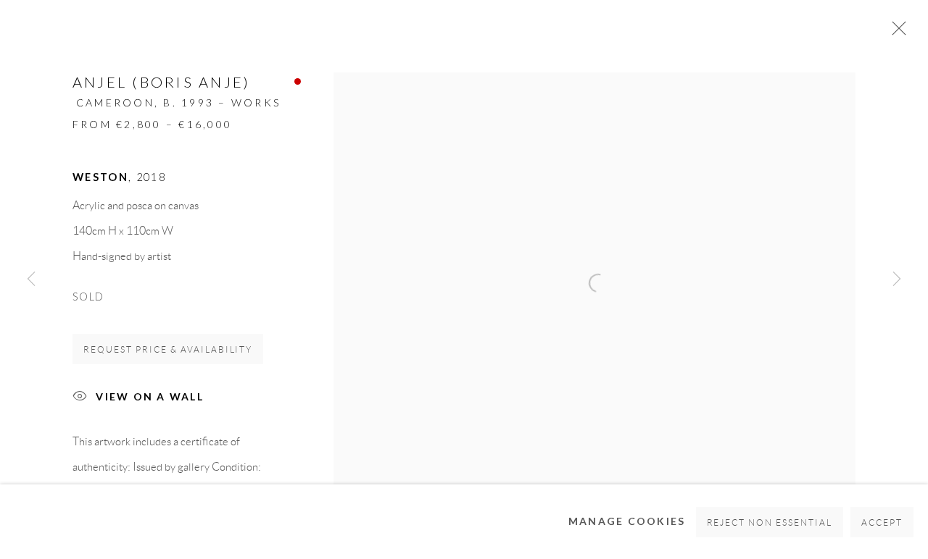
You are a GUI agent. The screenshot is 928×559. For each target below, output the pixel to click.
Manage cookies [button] (627, 521)
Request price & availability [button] (167, 349)
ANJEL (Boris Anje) (161, 82)
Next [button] (897, 279)
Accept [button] (882, 522)
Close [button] (895, 32)
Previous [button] (31, 279)
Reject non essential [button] (770, 522)
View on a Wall (150, 396)
